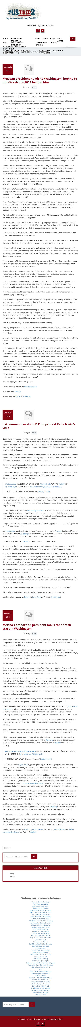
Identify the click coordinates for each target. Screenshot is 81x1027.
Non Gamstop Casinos (40, 908)
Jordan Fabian (37, 829)
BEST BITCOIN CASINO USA (16, 39)
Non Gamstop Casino (40, 904)
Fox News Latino (30, 386)
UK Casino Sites (40, 940)
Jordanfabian (59, 829)
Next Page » (9, 848)
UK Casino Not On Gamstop (40, 925)
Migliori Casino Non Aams (40, 967)
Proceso (58, 531)
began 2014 (23, 765)
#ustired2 (19, 751)
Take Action (60, 39)
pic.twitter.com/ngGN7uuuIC (41, 487)
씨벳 (40, 969)
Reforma (49, 740)
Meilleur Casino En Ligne (40, 919)
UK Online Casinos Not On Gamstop (40, 921)
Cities (45, 39)
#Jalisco (62, 484)
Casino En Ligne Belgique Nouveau (40, 965)
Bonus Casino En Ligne (40, 992)
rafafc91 (33, 832)
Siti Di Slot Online (40, 957)
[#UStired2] (40, 12)
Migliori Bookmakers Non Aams (41, 912)
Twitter (18, 396)
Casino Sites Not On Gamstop (40, 910)
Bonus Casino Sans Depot (41, 973)
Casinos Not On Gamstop (40, 902)
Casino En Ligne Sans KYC (40, 990)
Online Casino (40, 994)
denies (25, 541)
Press (72, 39)
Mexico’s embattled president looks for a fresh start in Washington (37, 626)
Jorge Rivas (36, 597)
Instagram (27, 396)
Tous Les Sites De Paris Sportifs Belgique (40, 963)
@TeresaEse (57, 487)
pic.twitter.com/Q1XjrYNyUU (31, 754)
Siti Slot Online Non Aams (40, 982)
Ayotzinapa (24, 534)
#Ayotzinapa (10, 751)
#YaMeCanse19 (30, 751)
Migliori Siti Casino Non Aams (40, 938)
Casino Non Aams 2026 (40, 980)
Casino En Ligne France (40, 931)
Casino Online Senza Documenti (40, 978)
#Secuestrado (45, 484)
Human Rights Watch (35, 510)
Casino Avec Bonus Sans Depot (40, 971)
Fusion (27, 597)
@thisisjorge (55, 597)
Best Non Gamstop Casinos (40, 936)
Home (5, 39)
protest (58, 743)
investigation (10, 531)
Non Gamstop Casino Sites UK (40, 923)
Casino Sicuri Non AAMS (40, 986)
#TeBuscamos (10, 484)
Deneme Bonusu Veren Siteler (46, 43)
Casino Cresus (41, 975)
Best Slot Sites (40, 948)
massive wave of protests (33, 783)
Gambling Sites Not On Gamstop (40, 944)
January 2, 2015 (44, 491)
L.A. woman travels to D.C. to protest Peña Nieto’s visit (39, 426)
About (37, 39)
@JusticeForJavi (11, 487)
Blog (52, 39)
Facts (5, 43)
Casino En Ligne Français (40, 984)
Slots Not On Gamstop (40, 929)
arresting (53, 806)
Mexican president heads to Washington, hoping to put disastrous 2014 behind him (40, 80)
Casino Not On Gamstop (40, 946)
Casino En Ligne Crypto (40, 961)
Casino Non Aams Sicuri (40, 906)
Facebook (17, 391)
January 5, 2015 (46, 759)
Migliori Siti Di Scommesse (40, 988)
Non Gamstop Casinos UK (17, 43)
